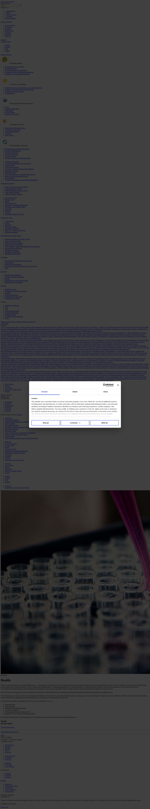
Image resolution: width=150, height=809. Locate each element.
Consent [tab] (44, 392)
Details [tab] (75, 392)
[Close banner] (118, 385)
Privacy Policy (104, 416)
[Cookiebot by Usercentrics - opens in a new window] (104, 385)
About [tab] (105, 392)
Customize (74, 423)
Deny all (46, 423)
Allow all (104, 423)
